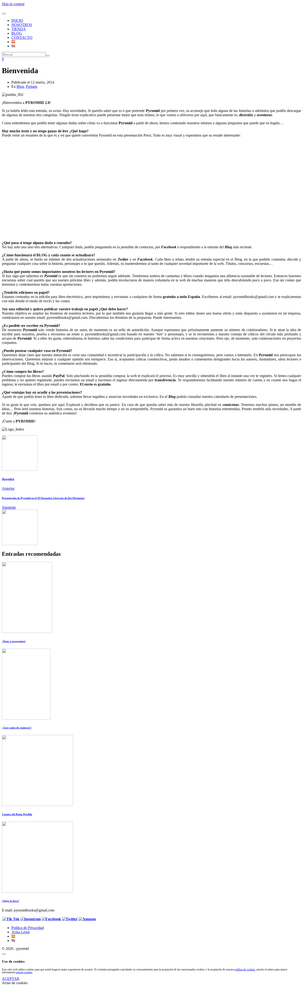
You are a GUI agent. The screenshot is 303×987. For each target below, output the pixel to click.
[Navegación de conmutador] (4, 13)
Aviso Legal (20, 932)
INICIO (17, 20)
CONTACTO (21, 38)
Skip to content (13, 4)
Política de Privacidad (27, 928)
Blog (20, 86)
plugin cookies (24, 972)
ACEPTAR (10, 979)
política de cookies (245, 969)
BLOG (16, 33)
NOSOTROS (21, 25)
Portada (31, 86)
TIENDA (18, 29)
